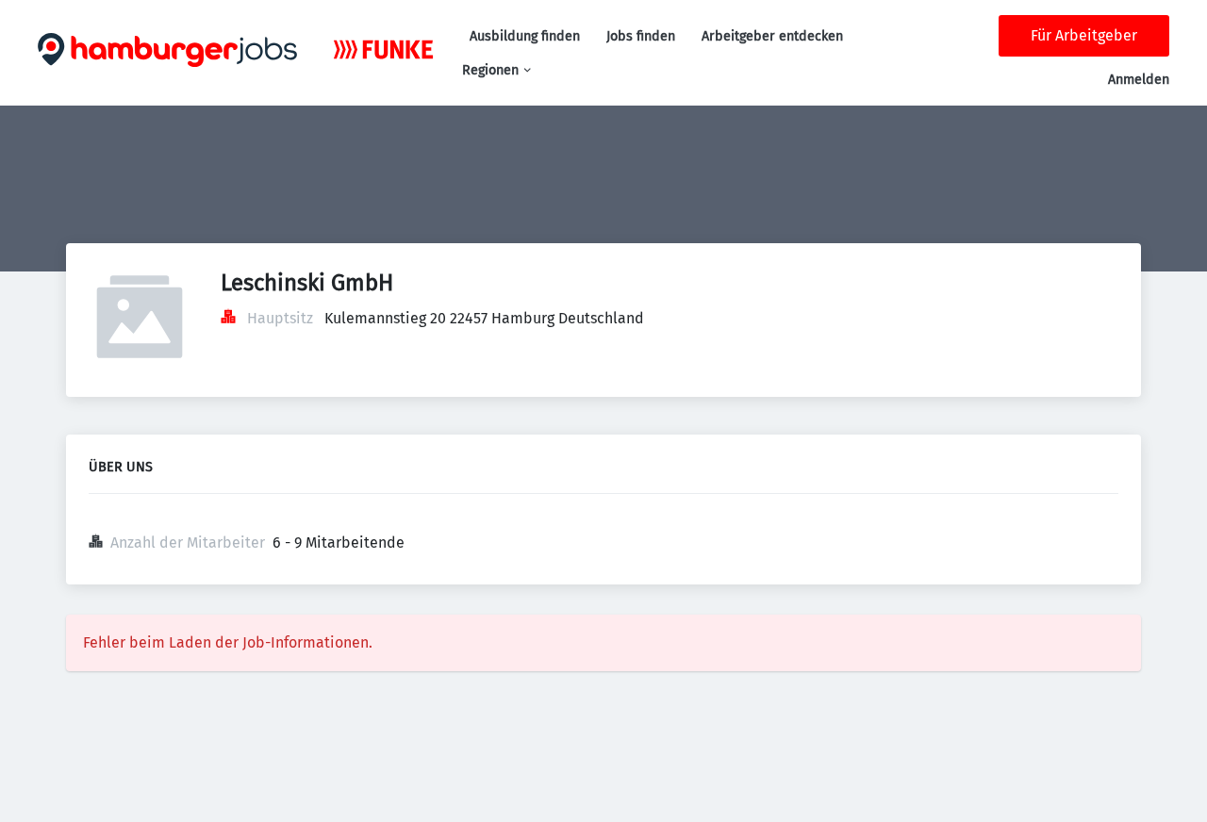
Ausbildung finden (525, 36)
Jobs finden (640, 36)
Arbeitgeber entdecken (772, 36)
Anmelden (1138, 80)
